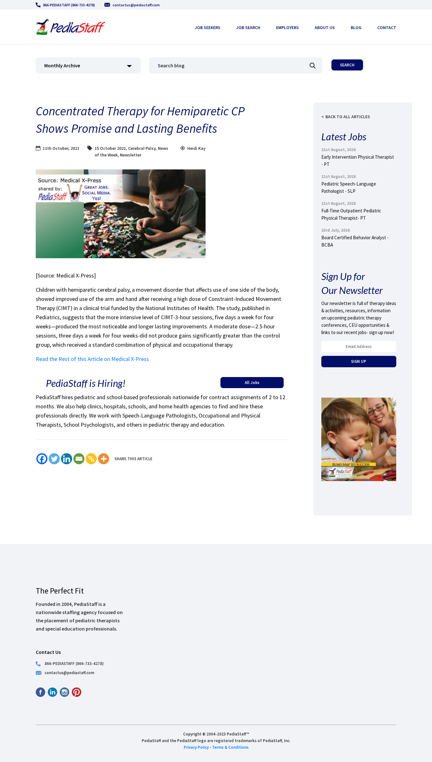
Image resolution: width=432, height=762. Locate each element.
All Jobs (252, 382)
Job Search (248, 27)
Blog (356, 27)
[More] (103, 458)
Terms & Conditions (230, 747)
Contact (386, 27)
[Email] (78, 458)
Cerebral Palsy (142, 148)
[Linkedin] (66, 458)
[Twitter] (54, 458)
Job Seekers (207, 27)
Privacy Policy (196, 747)
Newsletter (130, 155)
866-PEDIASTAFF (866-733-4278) (69, 5)
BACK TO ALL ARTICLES (347, 116)
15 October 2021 (110, 148)
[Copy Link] (91, 458)
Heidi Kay (196, 148)
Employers (287, 27)
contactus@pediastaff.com (136, 5)
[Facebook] (41, 458)
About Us (325, 27)
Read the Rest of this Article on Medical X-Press (92, 359)
